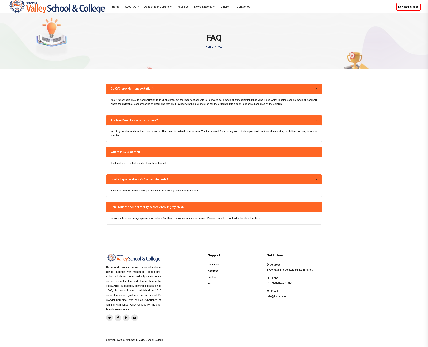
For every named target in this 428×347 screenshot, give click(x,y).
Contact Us (243, 6)
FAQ (210, 283)
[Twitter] (109, 317)
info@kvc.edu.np (277, 296)
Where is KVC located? (126, 152)
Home (115, 6)
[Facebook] (118, 317)
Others (225, 6)
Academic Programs (157, 6)
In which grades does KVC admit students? (139, 179)
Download (213, 264)
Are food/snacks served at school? (134, 120)
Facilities (183, 6)
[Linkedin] (126, 317)
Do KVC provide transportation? (132, 88)
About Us (130, 6)
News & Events (203, 6)
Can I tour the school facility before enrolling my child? (147, 207)
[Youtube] (134, 317)
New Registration (408, 6)
